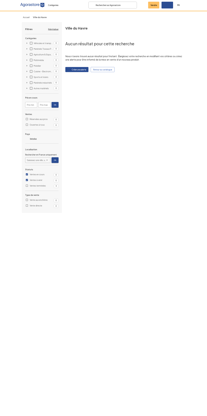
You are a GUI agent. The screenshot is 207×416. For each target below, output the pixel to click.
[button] (167, 5)
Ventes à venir (36, 180)
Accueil (26, 17)
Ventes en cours (37, 174)
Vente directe (36, 205)
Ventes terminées (38, 185)
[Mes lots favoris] (142, 5)
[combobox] (37, 160)
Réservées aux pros (39, 119)
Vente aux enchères (39, 200)
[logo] (32, 5)
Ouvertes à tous (37, 124)
